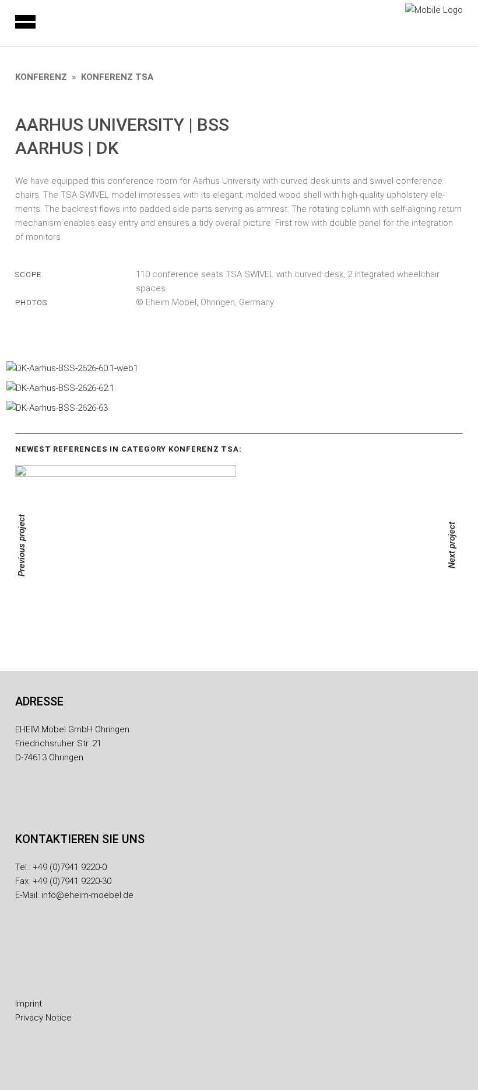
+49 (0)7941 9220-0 (70, 867)
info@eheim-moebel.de (87, 895)
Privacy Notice (43, 1017)
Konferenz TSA (117, 77)
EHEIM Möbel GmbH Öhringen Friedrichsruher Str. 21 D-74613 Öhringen (72, 743)
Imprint (28, 1003)
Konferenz (41, 77)
